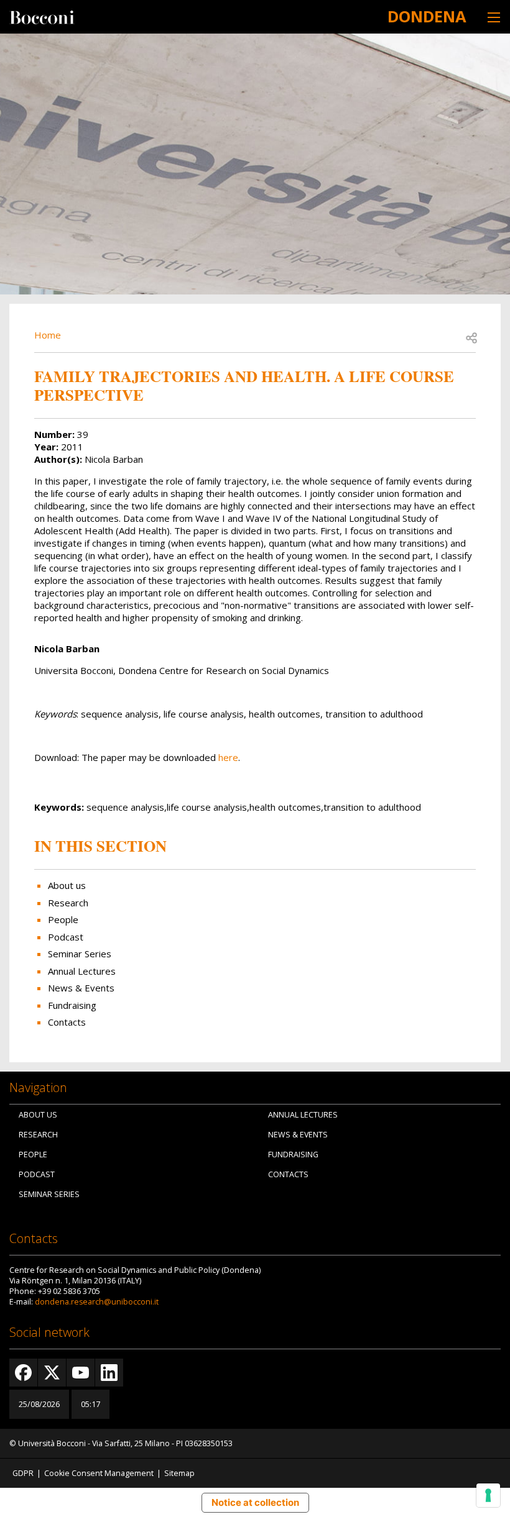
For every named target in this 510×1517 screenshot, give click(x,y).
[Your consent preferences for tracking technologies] (488, 1495)
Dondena (426, 16)
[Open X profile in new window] (52, 1373)
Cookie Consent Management (99, 1473)
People (63, 919)
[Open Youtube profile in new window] (81, 1373)
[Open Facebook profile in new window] (23, 1373)
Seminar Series (79, 953)
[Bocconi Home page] (42, 16)
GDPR (23, 1473)
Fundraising (72, 1005)
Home (47, 335)
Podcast (65, 937)
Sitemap (179, 1473)
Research (68, 902)
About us (67, 885)
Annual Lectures (82, 971)
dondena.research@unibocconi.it (97, 1301)
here (228, 757)
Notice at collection (255, 1502)
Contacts (67, 1022)
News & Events (81, 988)
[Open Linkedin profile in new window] (109, 1373)
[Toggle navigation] (494, 17)
